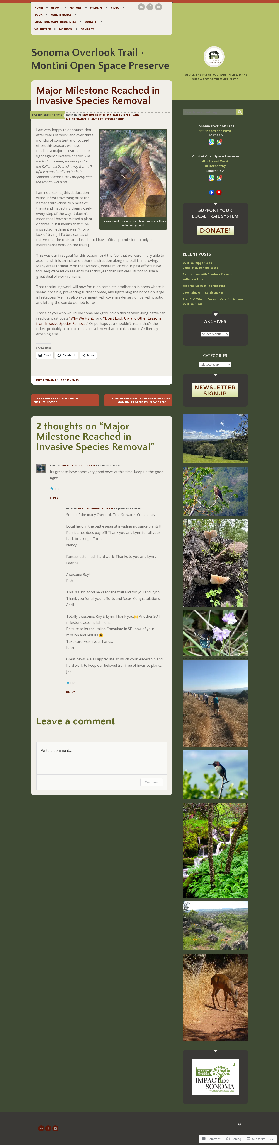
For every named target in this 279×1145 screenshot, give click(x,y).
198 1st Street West (215, 130)
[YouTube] (158, 6)
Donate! (91, 22)
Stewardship (114, 119)
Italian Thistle (118, 115)
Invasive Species (93, 115)
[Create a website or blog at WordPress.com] (239, 1125)
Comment (152, 782)
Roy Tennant (46, 380)
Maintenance (61, 15)
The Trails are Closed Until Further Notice (56, 400)
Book (38, 15)
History (75, 7)
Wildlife (96, 7)
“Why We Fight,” (82, 318)
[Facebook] (149, 6)
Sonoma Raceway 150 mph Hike (204, 286)
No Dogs (65, 29)
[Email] (141, 6)
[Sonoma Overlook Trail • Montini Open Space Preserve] (214, 56)
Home (38, 7)
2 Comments (70, 380)
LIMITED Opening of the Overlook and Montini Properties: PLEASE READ (141, 400)
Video (115, 7)
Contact (87, 29)
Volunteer (42, 29)
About (56, 7)
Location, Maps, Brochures (55, 22)
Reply (54, 498)
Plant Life (95, 119)
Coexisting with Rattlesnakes (203, 292)
